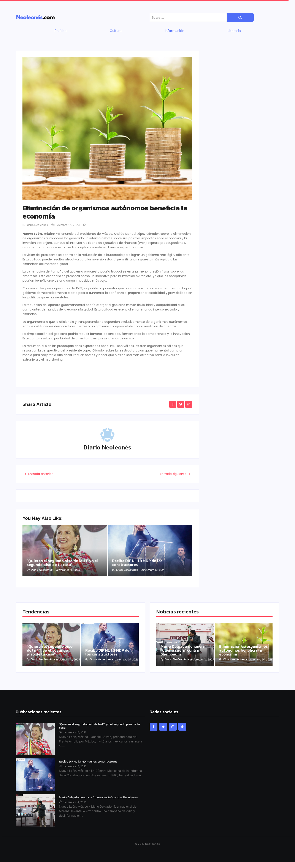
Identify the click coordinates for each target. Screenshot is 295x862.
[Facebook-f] (153, 726)
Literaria (234, 30)
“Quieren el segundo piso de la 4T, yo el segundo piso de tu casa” (62, 563)
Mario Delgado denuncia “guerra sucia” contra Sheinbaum (183, 650)
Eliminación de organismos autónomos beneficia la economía (243, 650)
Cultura (116, 30)
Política (60, 30)
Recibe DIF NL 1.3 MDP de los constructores (137, 563)
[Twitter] (163, 726)
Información (174, 30)
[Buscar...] (240, 17)
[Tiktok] (182, 726)
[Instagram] (173, 726)
